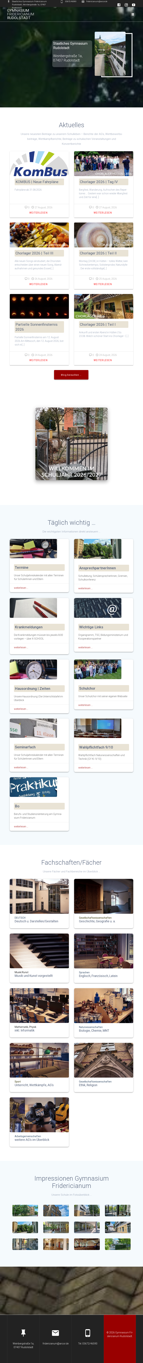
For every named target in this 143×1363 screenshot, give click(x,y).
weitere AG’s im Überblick (32, 1140)
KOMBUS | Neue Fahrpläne (37, 182)
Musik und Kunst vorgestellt (34, 976)
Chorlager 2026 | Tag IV (99, 182)
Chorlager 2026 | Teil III (34, 253)
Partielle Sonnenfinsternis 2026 (37, 327)
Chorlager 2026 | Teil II (98, 253)
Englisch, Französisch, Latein (98, 976)
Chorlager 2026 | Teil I (98, 324)
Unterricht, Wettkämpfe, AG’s (34, 1085)
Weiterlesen (38, 212)
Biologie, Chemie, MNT (94, 1030)
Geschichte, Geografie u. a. (97, 921)
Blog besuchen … (71, 374)
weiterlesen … (21, 587)
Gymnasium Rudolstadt (20, 14)
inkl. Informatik (25, 1030)
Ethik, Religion (88, 1085)
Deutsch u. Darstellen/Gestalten (36, 921)
